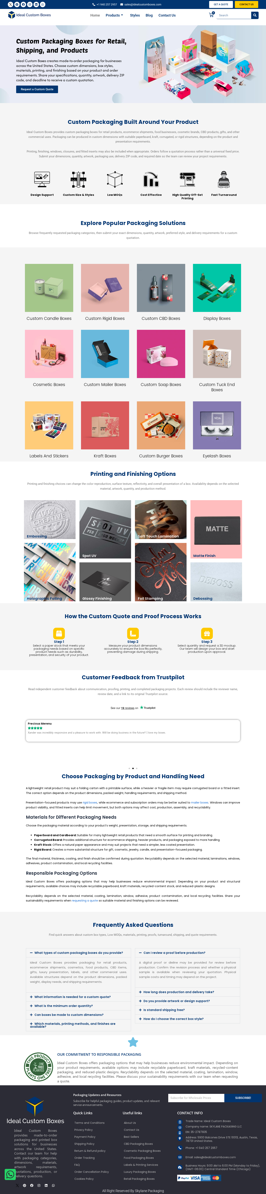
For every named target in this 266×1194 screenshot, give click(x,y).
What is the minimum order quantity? (63, 1006)
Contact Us (167, 15)
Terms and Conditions (89, 1123)
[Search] (255, 15)
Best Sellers (131, 1137)
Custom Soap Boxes (161, 384)
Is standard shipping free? (164, 1010)
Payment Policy (84, 1137)
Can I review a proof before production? (174, 953)
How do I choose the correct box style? (174, 1019)
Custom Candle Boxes (49, 318)
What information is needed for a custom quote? (72, 997)
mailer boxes (199, 802)
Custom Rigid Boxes (105, 318)
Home (95, 15)
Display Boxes (217, 318)
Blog (149, 15)
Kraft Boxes (105, 456)
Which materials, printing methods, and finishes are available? (72, 1025)
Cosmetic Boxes (49, 384)
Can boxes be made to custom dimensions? (69, 1015)
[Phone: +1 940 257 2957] (180, 1148)
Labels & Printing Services (141, 1165)
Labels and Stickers (49, 456)
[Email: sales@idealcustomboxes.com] (180, 1157)
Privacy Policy (83, 1130)
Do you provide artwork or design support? (177, 1001)
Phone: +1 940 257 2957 (201, 1148)
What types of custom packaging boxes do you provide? (78, 953)
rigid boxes (90, 802)
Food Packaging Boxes (139, 1158)
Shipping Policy (84, 1144)
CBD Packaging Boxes (138, 1144)
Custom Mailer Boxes (105, 384)
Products (113, 15)
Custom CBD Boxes (161, 318)
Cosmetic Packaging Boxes (142, 1151)
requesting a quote (85, 901)
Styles (135, 15)
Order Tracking (84, 1158)
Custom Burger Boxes (161, 456)
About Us (130, 1123)
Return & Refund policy (90, 1151)
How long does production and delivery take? (179, 992)
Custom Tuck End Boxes (217, 387)
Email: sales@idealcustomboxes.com (211, 1157)
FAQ (77, 1165)
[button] (129, 768)
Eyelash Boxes (217, 456)
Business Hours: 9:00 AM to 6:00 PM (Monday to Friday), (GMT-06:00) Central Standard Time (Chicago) (223, 1167)
